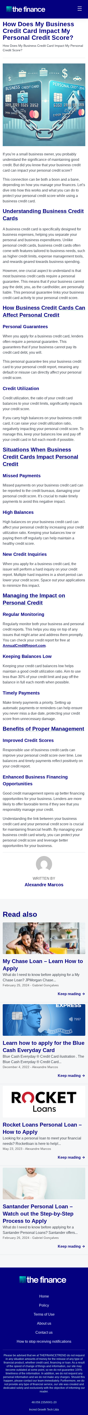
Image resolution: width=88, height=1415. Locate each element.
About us (44, 1323)
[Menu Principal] (80, 9)
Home (44, 1296)
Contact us (44, 1332)
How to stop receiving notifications (44, 1341)
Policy (44, 1305)
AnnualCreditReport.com (24, 646)
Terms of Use (44, 1314)
